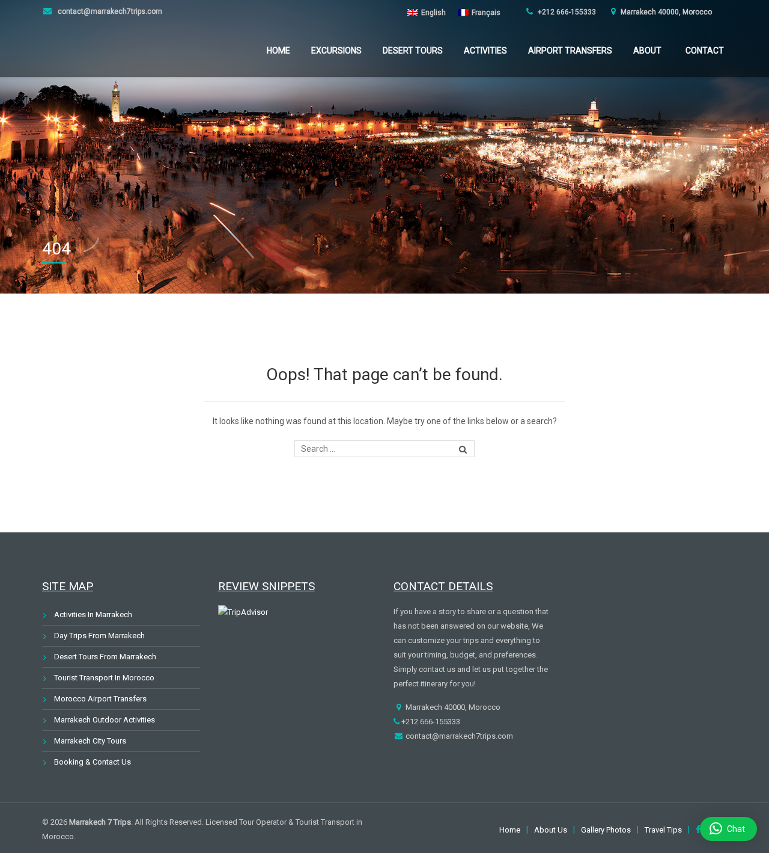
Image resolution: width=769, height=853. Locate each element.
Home (278, 50)
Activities (485, 50)
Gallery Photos (606, 829)
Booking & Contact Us (92, 761)
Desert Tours (413, 50)
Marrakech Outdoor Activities (104, 719)
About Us (550, 829)
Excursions (336, 50)
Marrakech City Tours (90, 740)
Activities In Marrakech (93, 614)
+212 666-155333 (566, 12)
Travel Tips (663, 829)
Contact (704, 50)
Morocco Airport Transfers (100, 698)
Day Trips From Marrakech (99, 635)
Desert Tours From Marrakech (105, 656)
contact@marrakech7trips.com (109, 11)
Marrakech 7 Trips (100, 822)
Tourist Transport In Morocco (104, 677)
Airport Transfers (570, 50)
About (647, 50)
